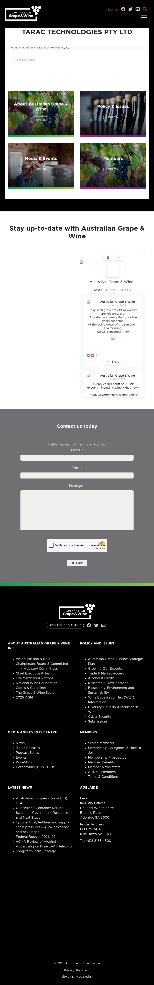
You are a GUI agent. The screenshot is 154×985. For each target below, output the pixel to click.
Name (77, 450)
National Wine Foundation (36, 683)
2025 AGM (24, 697)
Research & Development (108, 683)
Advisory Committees (41, 668)
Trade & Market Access (106, 673)
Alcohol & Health (101, 678)
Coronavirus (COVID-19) (35, 767)
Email (77, 468)
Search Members (101, 743)
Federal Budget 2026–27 (36, 836)
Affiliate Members (102, 772)
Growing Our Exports (105, 668)
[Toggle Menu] (144, 17)
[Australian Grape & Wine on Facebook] (113, 270)
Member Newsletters (104, 767)
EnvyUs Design (82, 976)
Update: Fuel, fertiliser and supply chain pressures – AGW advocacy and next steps (42, 827)
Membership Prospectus (107, 757)
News (20, 743)
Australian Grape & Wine (111, 282)
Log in (113, 9)
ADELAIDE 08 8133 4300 (65, 625)
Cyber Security (99, 716)
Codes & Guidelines (31, 688)
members (27, 47)
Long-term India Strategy (36, 851)
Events (21, 757)
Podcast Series (27, 752)
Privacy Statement (77, 970)
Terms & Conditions (103, 776)
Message (77, 485)
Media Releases (28, 748)
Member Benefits (101, 762)
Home (14, 47)
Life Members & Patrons (34, 678)
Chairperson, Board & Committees (42, 663)
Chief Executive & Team (34, 673)
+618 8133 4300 (98, 840)
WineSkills (24, 762)
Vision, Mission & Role (33, 659)
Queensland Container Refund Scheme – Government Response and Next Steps (42, 812)
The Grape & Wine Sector (36, 692)
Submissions (98, 721)
